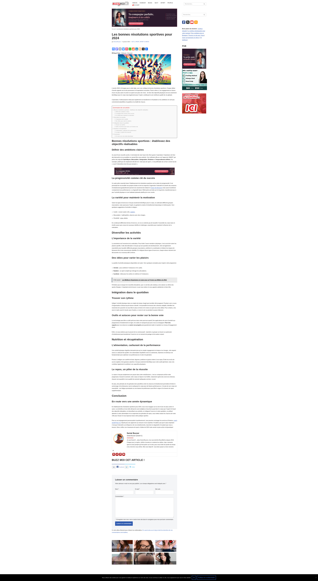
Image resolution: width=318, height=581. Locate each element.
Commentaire (119, 496)
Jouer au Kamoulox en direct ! (191, 37)
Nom (117, 489)
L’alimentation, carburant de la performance (126, 130)
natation (132, 212)
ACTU (133, 41)
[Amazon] (196, 22)
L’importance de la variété (122, 119)
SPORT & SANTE (144, 41)
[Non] (316, 577)
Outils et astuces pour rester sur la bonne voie (127, 126)
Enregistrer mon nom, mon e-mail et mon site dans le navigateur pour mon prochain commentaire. (145, 519)
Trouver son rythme (120, 124)
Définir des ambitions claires (122, 111)
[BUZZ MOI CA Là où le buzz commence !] (120, 3)
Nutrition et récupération (120, 128)
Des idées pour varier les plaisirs (123, 121)
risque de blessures (156, 187)
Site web (157, 489)
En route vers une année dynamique (124, 136)
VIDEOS (134, 3)
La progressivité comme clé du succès (125, 113)
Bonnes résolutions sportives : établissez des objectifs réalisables (131, 110)
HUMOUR (143, 3)
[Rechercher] (204, 4)
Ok (194, 577)
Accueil (114, 29)
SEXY (156, 3)
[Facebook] (183, 22)
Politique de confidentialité (206, 577)
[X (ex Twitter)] (187, 22)
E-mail (137, 489)
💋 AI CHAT (135, 5)
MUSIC (150, 3)
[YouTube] (192, 22)
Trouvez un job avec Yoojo (196, 35)
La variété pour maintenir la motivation (125, 115)
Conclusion (117, 134)
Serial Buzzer (117, 41)
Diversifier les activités (120, 117)
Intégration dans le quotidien (121, 123)
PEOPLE (170, 3)
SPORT (163, 3)
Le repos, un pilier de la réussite (123, 132)
